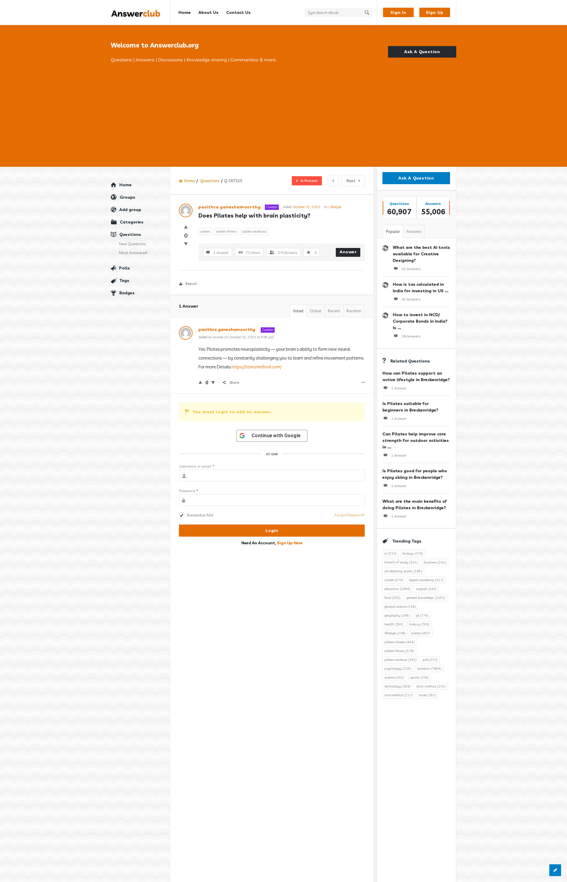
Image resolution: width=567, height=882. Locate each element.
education (397, 589)
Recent (334, 310)
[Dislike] (186, 244)
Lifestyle (335, 207)
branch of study (401, 562)
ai (390, 553)
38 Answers (411, 336)
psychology (397, 669)
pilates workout (400, 660)
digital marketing (426, 580)
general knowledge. (425, 598)
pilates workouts (254, 231)
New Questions (132, 243)
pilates (205, 231)
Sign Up (435, 12)
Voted (298, 310)
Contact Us (238, 12)
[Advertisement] (283, 107)
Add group (130, 209)
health (393, 624)
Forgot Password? (350, 515)
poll (430, 660)
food (392, 598)
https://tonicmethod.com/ (257, 367)
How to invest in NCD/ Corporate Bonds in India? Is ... (420, 321)
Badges (127, 292)
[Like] (186, 227)
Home (184, 12)
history (419, 624)
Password (188, 491)
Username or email (196, 466)
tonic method (431, 686)
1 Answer (399, 388)
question (429, 669)
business (435, 562)
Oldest (315, 310)
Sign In (398, 12)
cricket (393, 580)
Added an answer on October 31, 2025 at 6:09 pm (236, 337)
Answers (413, 231)
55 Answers (411, 269)
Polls (124, 268)
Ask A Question (422, 51)
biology (413, 553)
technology (397, 686)
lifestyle (394, 633)
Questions (130, 234)
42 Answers (411, 299)
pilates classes (399, 642)
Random (353, 310)
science (394, 677)
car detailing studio (403, 571)
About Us (208, 12)
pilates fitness (226, 231)
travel (427, 695)
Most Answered (133, 252)
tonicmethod (398, 695)
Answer (348, 251)
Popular (393, 231)
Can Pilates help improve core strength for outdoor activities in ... (415, 440)
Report (191, 283)
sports (419, 677)
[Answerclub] (140, 12)
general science (400, 607)
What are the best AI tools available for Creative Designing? (421, 254)
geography (397, 615)
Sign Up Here (289, 542)
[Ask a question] (555, 870)
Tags (124, 280)
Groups (127, 197)
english (426, 589)
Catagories (132, 222)
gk (422, 615)
